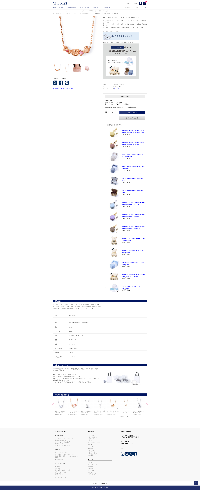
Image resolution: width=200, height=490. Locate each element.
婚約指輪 (90, 468)
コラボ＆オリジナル (119, 88)
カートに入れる (132, 112)
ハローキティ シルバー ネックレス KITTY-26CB (106, 13)
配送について (59, 460)
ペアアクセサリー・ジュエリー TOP (61, 13)
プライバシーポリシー (61, 472)
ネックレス (76, 13)
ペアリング (91, 435)
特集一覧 (96, 7)
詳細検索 (90, 456)
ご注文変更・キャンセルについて (64, 454)
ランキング (91, 450)
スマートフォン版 (98, 483)
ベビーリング (92, 474)
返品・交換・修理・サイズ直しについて (66, 456)
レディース (91, 439)
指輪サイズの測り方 (60, 440)
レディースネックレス (87, 13)
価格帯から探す (72, 7)
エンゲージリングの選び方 (62, 442)
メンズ (90, 441)
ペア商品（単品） (93, 454)
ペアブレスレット (93, 452)
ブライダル (91, 446)
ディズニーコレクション (95, 442)
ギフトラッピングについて (62, 446)
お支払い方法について (61, 452)
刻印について (59, 444)
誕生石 (90, 444)
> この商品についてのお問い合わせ (63, 88)
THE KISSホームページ (61, 477)
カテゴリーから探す (58, 7)
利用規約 (57, 466)
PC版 (105, 483)
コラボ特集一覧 (106, 7)
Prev (53, 405)
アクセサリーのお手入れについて (64, 438)
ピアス (90, 472)
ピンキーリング (92, 464)
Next (147, 405)
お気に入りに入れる (132, 118)
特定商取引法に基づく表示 (62, 470)
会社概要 (57, 468)
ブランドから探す (84, 7)
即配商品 (90, 448)
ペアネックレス (92, 437)
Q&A (56, 458)
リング (90, 462)
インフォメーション (132, 3)
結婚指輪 (90, 466)
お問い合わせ (59, 474)
